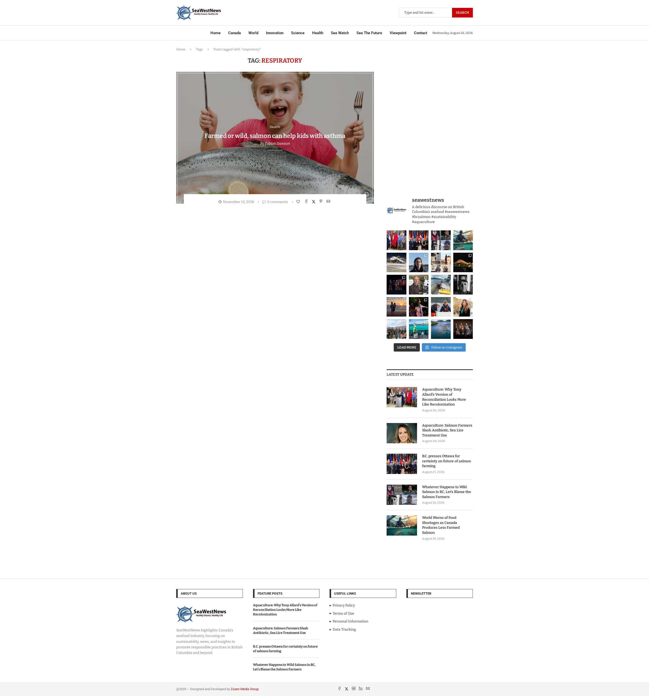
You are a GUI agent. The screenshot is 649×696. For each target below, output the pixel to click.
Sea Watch (340, 33)
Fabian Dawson (277, 143)
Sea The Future (369, 33)
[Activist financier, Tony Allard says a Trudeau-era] (396, 240)
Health (317, 33)
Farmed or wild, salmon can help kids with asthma (275, 135)
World (253, 33)
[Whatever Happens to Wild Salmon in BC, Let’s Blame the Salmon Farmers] (402, 495)
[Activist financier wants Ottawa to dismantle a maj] (463, 285)
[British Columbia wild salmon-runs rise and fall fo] (441, 240)
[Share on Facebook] (306, 201)
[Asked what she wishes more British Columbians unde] (441, 285)
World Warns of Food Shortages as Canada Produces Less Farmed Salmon (441, 525)
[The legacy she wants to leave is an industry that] (396, 307)
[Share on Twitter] (314, 201)
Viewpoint (398, 33)
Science (297, 33)
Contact (420, 33)
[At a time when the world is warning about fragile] (463, 240)
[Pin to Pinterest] (321, 201)
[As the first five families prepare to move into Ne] (419, 307)
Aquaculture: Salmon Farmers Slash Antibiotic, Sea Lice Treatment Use (447, 430)
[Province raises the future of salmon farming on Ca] (419, 240)
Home (215, 33)
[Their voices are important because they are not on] (441, 307)
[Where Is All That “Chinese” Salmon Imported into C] (396, 262)
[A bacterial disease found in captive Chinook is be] (419, 285)
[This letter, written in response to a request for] (463, 329)
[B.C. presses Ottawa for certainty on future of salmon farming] (402, 464)
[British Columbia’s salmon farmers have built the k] (396, 329)
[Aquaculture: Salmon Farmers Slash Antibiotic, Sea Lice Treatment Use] (402, 433)
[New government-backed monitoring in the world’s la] (441, 329)
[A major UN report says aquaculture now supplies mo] (419, 329)
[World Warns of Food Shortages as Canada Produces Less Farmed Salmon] (402, 525)
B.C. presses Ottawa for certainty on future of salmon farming (446, 461)
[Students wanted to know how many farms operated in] (441, 262)
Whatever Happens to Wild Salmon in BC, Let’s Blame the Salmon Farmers (446, 492)
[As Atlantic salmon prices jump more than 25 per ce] (463, 262)
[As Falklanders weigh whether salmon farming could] (419, 262)
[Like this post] (298, 202)
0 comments (277, 202)
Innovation (274, 33)
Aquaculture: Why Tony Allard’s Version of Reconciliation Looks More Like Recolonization (444, 397)
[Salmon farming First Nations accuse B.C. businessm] (396, 285)
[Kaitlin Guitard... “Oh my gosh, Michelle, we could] (463, 307)
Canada (234, 33)
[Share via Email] (329, 201)
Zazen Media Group (245, 689)
